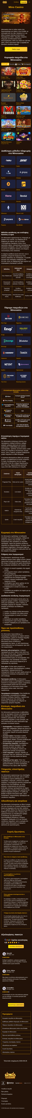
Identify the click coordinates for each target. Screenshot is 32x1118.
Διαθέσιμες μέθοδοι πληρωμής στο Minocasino (15, 1021)
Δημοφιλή (4, 64)
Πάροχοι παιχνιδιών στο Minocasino (12, 1025)
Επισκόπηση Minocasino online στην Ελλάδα (14, 1028)
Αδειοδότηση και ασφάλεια (9, 1045)
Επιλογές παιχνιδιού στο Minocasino (12, 1038)
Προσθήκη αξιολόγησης (16, 946)
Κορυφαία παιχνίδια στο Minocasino (12, 1018)
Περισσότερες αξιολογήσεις (16, 1004)
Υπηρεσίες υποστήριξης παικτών (11, 1042)
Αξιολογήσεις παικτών (8, 1052)
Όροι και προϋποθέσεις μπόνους (11, 1035)
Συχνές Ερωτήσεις (7, 1048)
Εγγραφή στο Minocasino (9, 1031)
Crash (19, 64)
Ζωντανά (12, 64)
